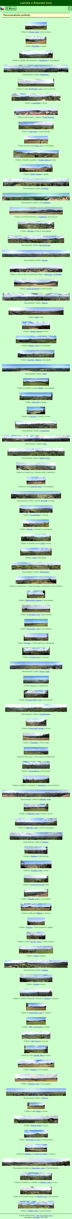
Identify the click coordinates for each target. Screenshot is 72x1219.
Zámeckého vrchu (38, 1168)
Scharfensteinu (45, 714)
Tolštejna (44, 970)
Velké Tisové (35, 1041)
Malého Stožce (44, 458)
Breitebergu (44, 75)
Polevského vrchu (33, 615)
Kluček (40, 388)
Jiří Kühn (36, 1217)
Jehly (37, 317)
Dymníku (44, 188)
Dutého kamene (36, 174)
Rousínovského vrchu (34, 700)
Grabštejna (46, 203)
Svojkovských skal (37, 885)
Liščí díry (33, 416)
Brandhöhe (43, 60)
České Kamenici (48, 117)
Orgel (42, 543)
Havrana (30, 231)
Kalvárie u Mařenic (34, 360)
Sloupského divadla (37, 728)
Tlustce (35, 956)
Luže (44, 444)
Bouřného (35, 46)
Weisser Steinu (36, 1126)
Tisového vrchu (35, 942)
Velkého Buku (38, 1055)
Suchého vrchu (36, 870)
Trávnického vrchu (36, 1013)
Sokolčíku (34, 743)
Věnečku (33, 1070)
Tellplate (29, 927)
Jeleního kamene (36, 331)
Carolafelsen (36, 103)
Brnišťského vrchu (35, 89)
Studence (45, 842)
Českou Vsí (38, 146)
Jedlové (44, 303)
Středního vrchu (45, 799)
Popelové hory (35, 657)
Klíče (45, 374)
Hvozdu (45, 260)
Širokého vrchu (33, 899)
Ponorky (27, 643)
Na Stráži (44, 501)
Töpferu (36, 984)
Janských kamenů (33, 289)
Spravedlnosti (34, 771)
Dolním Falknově (44, 160)
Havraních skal (44, 245)
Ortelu (34, 558)
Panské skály (44, 572)
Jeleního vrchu (33, 346)
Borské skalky (34, 32)
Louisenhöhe (44, 431)
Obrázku (30, 529)
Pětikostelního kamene (33, 600)
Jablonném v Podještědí (53, 274)
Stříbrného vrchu (33, 814)
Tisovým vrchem (41, 1154)
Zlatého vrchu (33, 1211)
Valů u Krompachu (36, 1027)
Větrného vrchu (33, 1084)
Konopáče (35, 402)
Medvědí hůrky (36, 487)
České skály (33, 132)
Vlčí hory (44, 1098)
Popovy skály (45, 671)
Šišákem (39, 913)
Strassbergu (42, 785)
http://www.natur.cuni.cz (45, 1215)
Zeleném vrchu (45, 1182)
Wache (38, 1111)
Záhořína (28, 1154)
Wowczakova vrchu (33, 1140)
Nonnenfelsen (35, 515)
